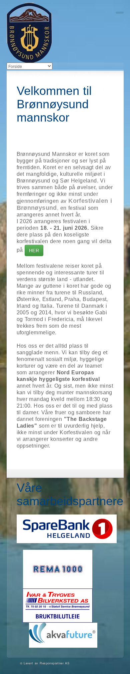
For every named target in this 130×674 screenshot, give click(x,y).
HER (34, 250)
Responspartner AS (54, 663)
